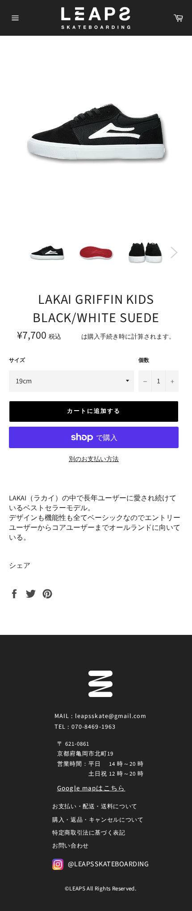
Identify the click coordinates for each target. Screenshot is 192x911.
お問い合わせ (70, 846)
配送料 (72, 336)
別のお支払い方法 (94, 459)
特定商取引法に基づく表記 (88, 833)
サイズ (17, 360)
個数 (143, 360)
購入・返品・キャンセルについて (98, 820)
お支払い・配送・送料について (95, 806)
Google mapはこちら (91, 788)
